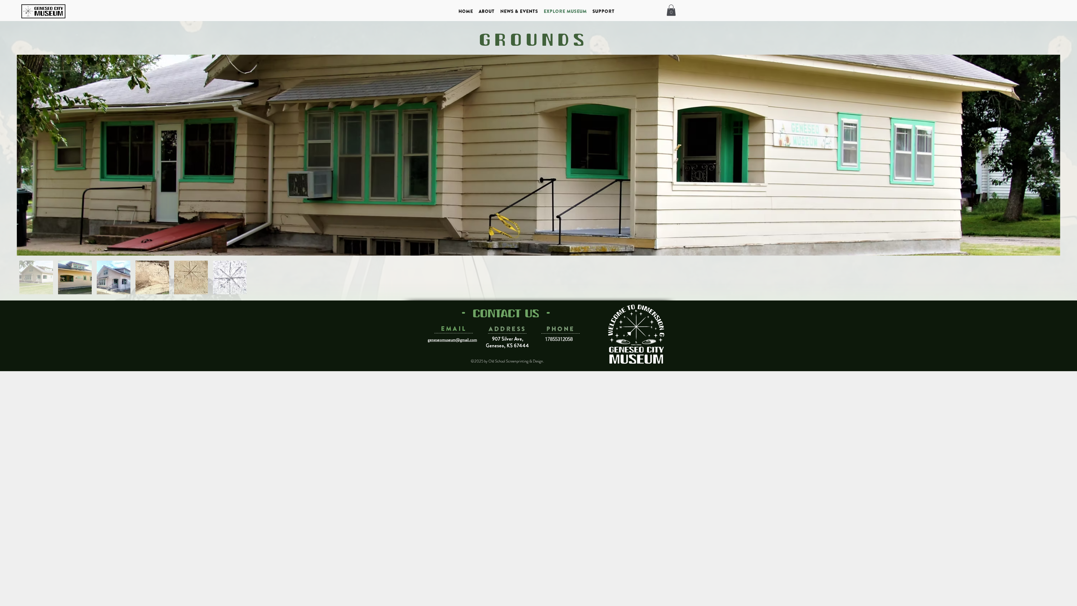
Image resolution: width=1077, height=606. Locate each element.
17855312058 (559, 339)
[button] (671, 10)
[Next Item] (1050, 155)
